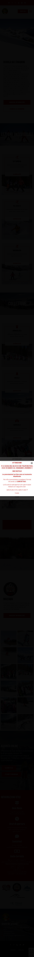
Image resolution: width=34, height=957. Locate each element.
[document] (17, 478)
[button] (31, 463)
